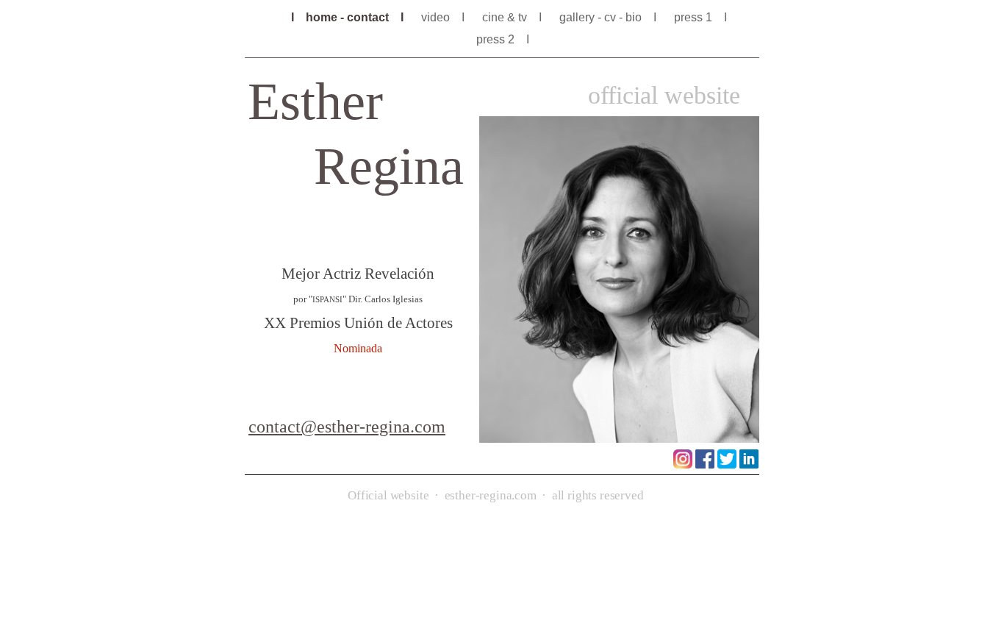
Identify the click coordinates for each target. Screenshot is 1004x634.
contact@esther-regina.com (346, 426)
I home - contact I (348, 17)
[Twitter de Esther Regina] (726, 464)
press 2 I (508, 39)
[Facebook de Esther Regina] (704, 464)
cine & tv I (513, 17)
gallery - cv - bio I (609, 17)
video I (444, 17)
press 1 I (700, 17)
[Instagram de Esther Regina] (682, 464)
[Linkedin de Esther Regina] (749, 464)
